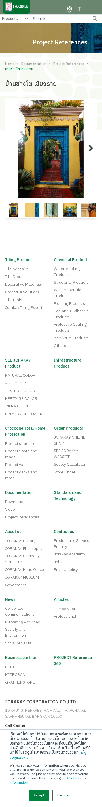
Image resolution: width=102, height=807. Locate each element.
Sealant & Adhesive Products (71, 314)
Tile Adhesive (17, 269)
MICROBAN (15, 675)
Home (9, 64)
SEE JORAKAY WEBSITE (66, 454)
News (10, 600)
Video (10, 509)
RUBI (9, 667)
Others (60, 346)
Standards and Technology (68, 496)
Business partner (21, 658)
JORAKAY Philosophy (23, 548)
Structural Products (71, 282)
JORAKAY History (20, 541)
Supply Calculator (70, 464)
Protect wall (16, 465)
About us (13, 532)
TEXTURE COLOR (20, 391)
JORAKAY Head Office (24, 570)
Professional (65, 616)
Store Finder (64, 472)
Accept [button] (39, 795)
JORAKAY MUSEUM (22, 577)
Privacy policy (66, 570)
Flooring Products (69, 304)
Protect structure (20, 444)
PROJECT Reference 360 (73, 661)
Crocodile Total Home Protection (25, 431)
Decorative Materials (23, 284)
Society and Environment (16, 632)
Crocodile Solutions (22, 292)
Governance (16, 585)
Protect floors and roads (21, 454)
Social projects (18, 643)
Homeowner (64, 609)
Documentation (33, 64)
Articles (61, 600)
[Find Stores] (69, 9)
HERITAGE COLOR (21, 399)
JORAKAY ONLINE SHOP (69, 440)
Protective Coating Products (70, 327)
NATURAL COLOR (20, 375)
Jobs (58, 562)
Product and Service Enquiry (71, 544)
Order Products (68, 428)
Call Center (15, 726)
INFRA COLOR (17, 406)
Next (88, 154)
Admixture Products (71, 338)
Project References (68, 64)
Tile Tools (13, 300)
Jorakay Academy (69, 554)
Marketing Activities (22, 622)
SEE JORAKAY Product (18, 363)
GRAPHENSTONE (20, 682)
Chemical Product (70, 260)
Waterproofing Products (67, 272)
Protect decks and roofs (21, 475)
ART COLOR (15, 383)
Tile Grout (14, 277)
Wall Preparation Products (69, 293)
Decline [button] (62, 795)
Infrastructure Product (67, 363)
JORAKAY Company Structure (22, 559)
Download (14, 502)
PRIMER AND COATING (25, 414)
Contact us (64, 532)
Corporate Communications (20, 611)
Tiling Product (18, 260)
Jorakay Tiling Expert (23, 308)
